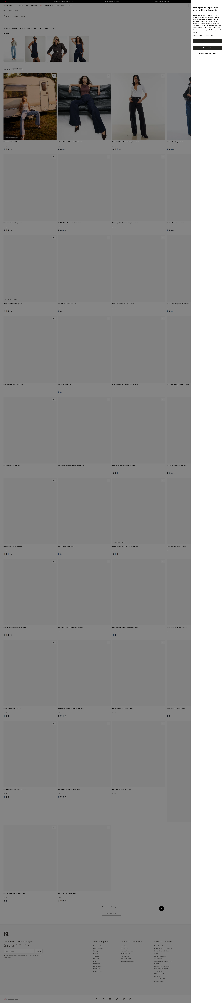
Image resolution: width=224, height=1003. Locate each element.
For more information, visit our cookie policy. (203, 35)
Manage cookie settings (207, 53)
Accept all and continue (208, 41)
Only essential (208, 48)
